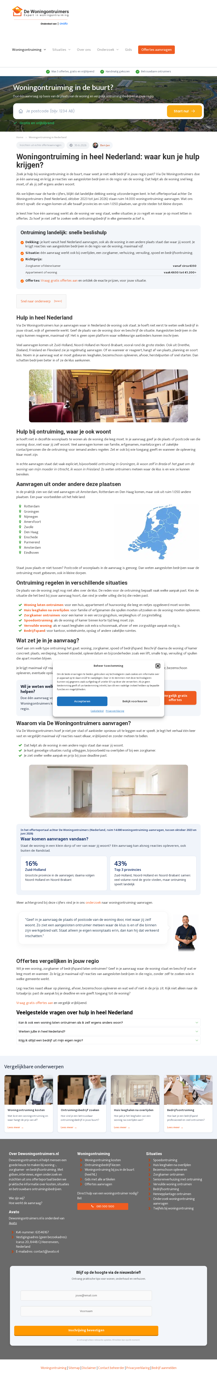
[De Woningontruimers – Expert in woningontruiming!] (40, 16)
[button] (158, 666)
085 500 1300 (105, 1206)
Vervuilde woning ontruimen (172, 1184)
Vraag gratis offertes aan (59, 281)
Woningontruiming (27, 50)
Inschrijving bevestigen (86, 1330)
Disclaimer (89, 1368)
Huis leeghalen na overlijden (172, 1165)
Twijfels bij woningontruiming (173, 1209)
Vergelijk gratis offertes (175, 698)
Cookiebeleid (97, 711)
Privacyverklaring (115, 711)
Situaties (59, 50)
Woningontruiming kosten (103, 1160)
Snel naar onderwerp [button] (36, 301)
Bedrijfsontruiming (166, 1189)
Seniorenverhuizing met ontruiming (177, 1179)
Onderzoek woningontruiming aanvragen (174, 1201)
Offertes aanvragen (156, 50)
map (77, 1368)
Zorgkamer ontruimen (168, 1175)
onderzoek (93, 903)
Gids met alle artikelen (100, 1179)
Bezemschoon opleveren (170, 1170)
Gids (128, 50)
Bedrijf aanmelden (164, 1368)
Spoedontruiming (165, 1160)
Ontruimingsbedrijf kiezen (102, 1165)
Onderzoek (105, 50)
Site (71, 1368)
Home (19, 137)
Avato (13, 1223)
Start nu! (181, 111)
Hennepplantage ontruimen (172, 1194)
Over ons (84, 50)
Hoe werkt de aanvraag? (25, 1203)
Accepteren (82, 701)
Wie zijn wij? (17, 1198)
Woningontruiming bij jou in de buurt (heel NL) (109, 1172)
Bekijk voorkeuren (134, 701)
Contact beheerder (111, 1368)
